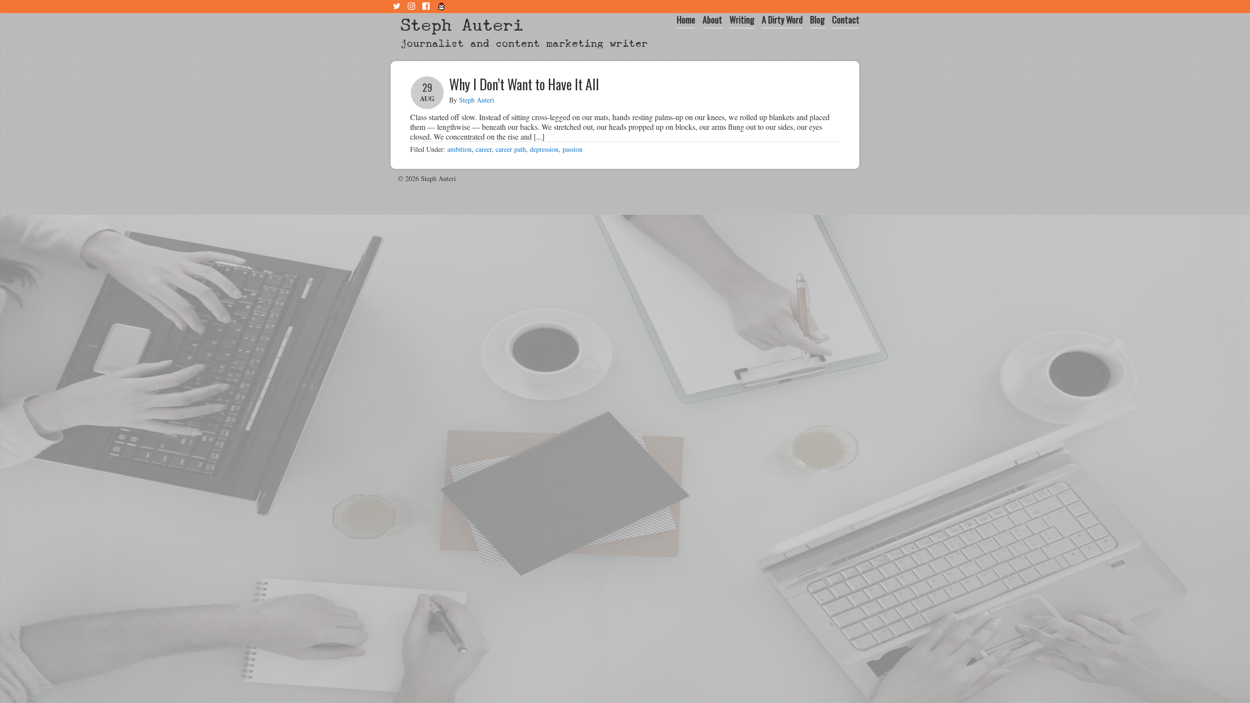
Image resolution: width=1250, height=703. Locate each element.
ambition (459, 149)
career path (511, 149)
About (712, 19)
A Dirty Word (782, 19)
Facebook (427, 6)
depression (544, 149)
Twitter (398, 6)
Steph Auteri (461, 25)
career (484, 149)
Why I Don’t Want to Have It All (524, 84)
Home (686, 19)
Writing (741, 19)
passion (572, 149)
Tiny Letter (442, 6)
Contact (845, 19)
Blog (817, 19)
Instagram (412, 6)
